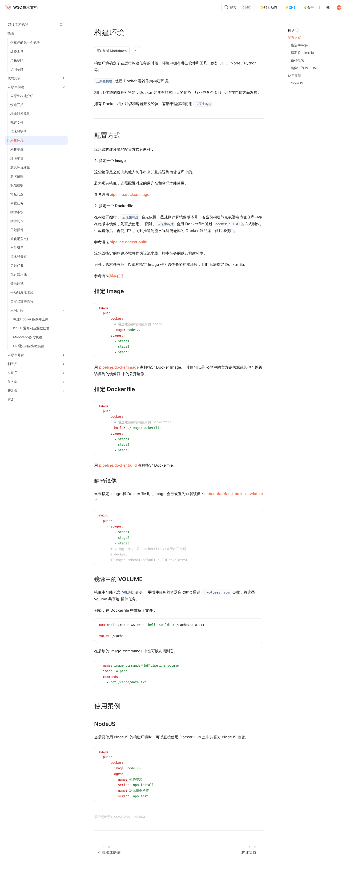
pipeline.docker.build (128, 242)
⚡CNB (290, 7)
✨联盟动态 (268, 7)
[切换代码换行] (249, 308)
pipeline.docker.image (129, 194)
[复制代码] (256, 308)
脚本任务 (116, 275)
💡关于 (308, 7)
